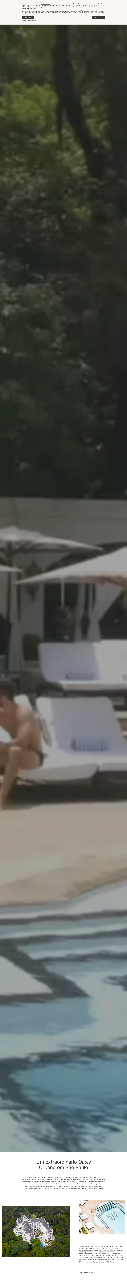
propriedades (45, 4)
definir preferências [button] (30, 21)
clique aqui (32, 8)
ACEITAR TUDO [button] (98, 17)
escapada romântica (86, 1251)
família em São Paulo (106, 1251)
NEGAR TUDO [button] (28, 17)
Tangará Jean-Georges (86, 1186)
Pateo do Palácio (62, 1186)
